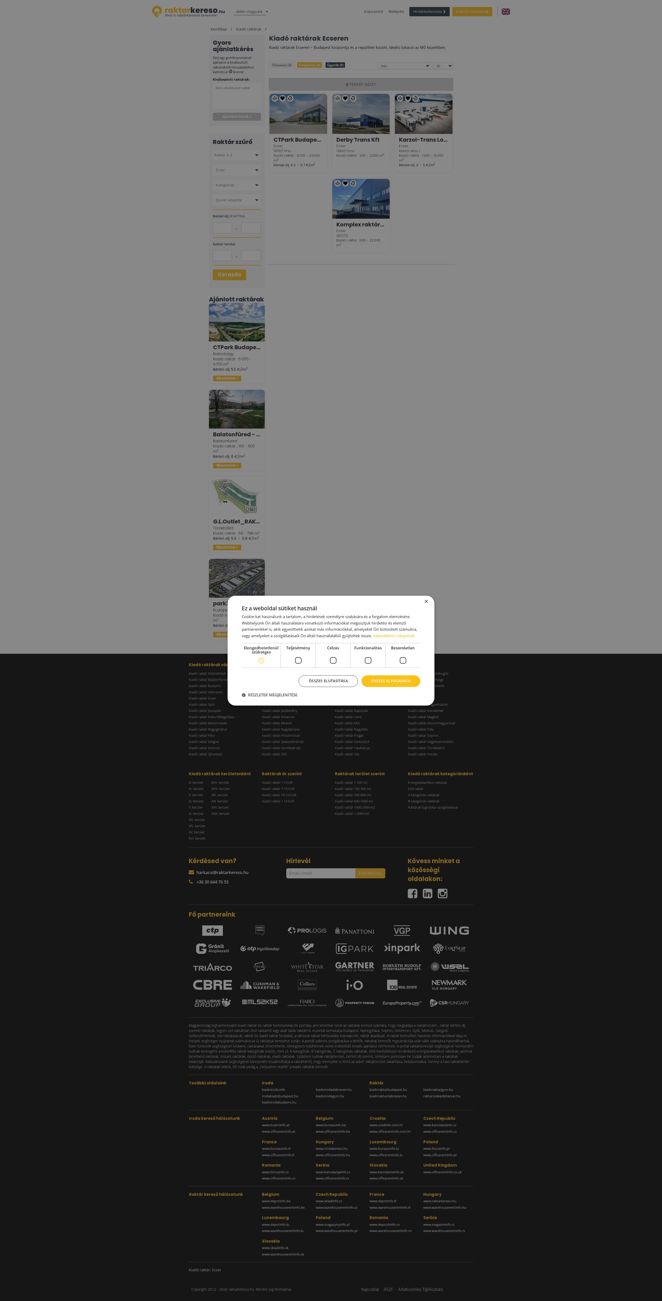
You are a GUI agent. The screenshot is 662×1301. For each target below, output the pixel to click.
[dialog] (331, 650)
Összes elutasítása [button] (328, 680)
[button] (269, 695)
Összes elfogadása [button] (390, 680)
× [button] (426, 602)
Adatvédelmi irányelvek (394, 635)
